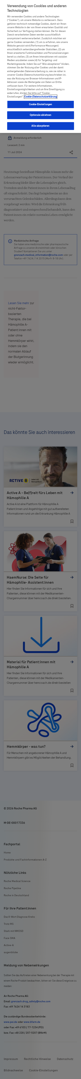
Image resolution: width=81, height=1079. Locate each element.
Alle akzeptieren (40, 126)
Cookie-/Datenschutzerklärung (40, 96)
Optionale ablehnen (40, 115)
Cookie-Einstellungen (40, 104)
